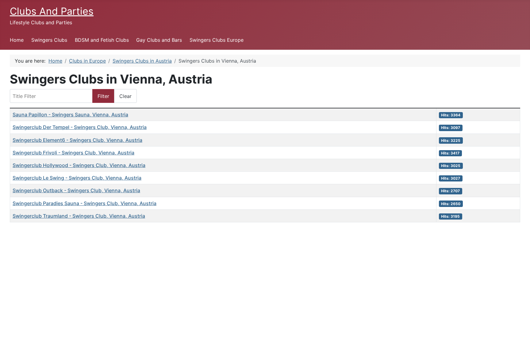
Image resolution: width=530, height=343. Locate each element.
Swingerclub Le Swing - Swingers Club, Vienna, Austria (77, 178)
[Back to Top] (519, 331)
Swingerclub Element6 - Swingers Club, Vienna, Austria (77, 140)
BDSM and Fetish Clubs (102, 40)
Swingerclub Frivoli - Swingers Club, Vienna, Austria (73, 153)
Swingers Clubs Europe (217, 40)
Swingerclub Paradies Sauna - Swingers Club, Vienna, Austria (84, 203)
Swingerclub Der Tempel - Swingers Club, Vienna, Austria (80, 127)
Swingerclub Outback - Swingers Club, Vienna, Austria (76, 190)
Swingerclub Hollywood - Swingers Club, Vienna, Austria (79, 165)
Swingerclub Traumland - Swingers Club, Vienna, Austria (79, 216)
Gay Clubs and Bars (159, 40)
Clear (125, 96)
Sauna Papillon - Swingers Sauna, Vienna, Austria (70, 114)
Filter (103, 96)
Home (17, 40)
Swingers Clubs (49, 40)
